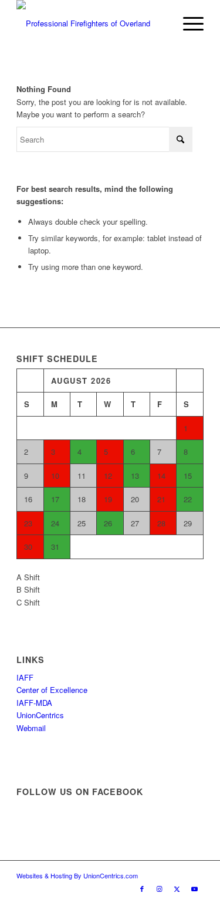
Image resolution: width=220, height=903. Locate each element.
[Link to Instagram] (159, 888)
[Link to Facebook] (142, 888)
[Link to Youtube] (195, 888)
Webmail (31, 727)
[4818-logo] (91, 23)
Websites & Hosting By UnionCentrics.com (77, 875)
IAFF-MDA (34, 702)
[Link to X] (177, 888)
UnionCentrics (40, 715)
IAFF (24, 677)
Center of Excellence (51, 689)
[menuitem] (187, 23)
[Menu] (187, 23)
